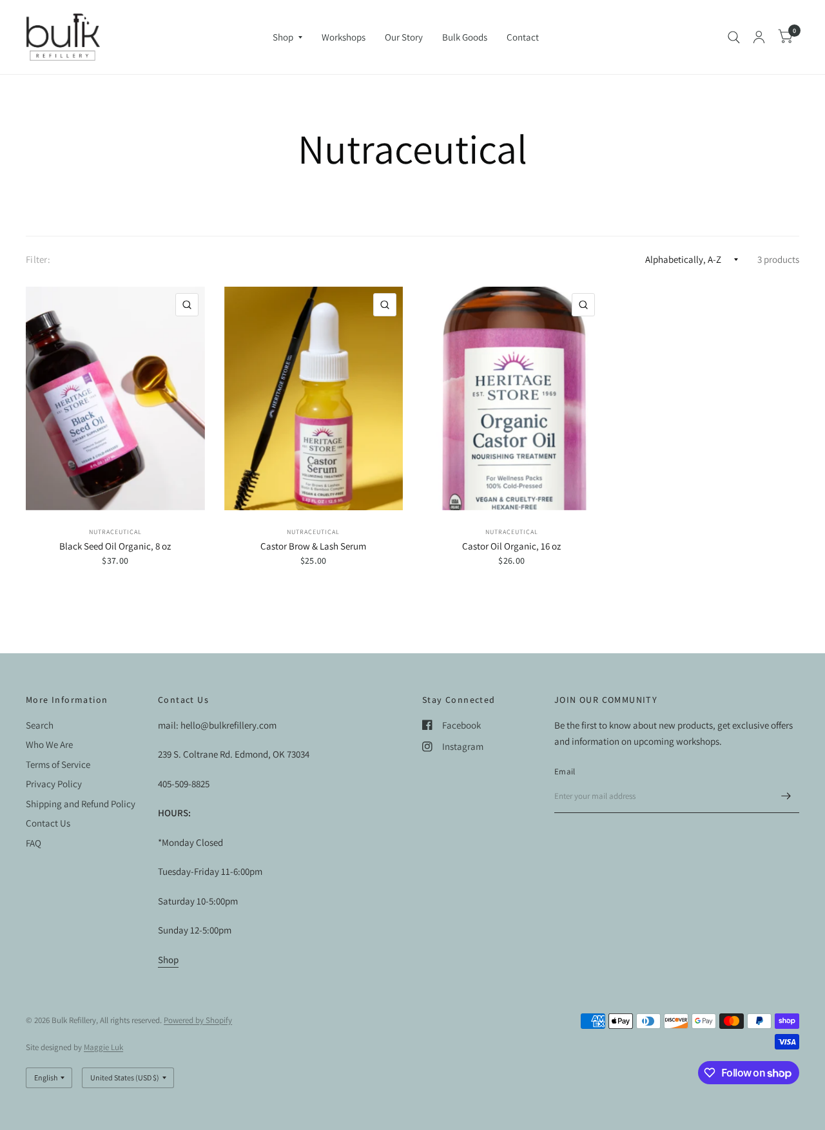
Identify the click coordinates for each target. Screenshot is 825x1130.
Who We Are (49, 744)
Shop (283, 37)
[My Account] (759, 37)
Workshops (343, 37)
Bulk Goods (464, 37)
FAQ (33, 843)
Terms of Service (58, 764)
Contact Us (48, 823)
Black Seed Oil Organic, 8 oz (115, 546)
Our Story (404, 37)
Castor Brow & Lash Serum (313, 546)
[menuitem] (287, 37)
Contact (523, 37)
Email (564, 771)
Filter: (38, 259)
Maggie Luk (103, 1047)
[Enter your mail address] (786, 796)
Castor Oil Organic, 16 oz (511, 546)
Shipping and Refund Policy (80, 804)
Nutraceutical (115, 532)
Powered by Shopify (198, 1020)
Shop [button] (168, 959)
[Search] (733, 37)
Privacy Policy (54, 784)
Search (39, 725)
